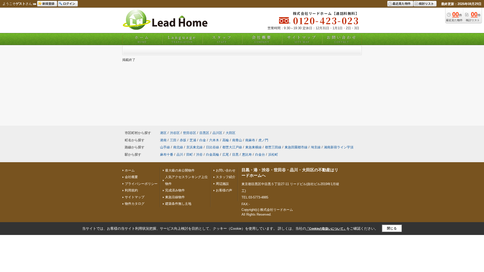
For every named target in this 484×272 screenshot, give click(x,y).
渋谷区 (175, 133)
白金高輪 (212, 154)
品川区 (217, 133)
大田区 (230, 133)
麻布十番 (166, 154)
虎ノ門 (263, 140)
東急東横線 (253, 147)
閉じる (392, 228)
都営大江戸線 (232, 147)
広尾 (225, 154)
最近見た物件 (401, 3)
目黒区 (204, 133)
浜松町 (273, 154)
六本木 (214, 140)
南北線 (178, 147)
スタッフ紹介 (225, 177)
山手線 (165, 147)
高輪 (225, 140)
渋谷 (199, 154)
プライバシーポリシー (141, 184)
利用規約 (131, 190)
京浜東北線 (194, 147)
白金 (202, 140)
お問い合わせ (342, 39)
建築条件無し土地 (178, 204)
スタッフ (222, 39)
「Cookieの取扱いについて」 (326, 228)
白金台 (260, 154)
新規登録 (48, 3)
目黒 (235, 154)
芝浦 (193, 140)
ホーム (142, 39)
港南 (163, 140)
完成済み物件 (175, 190)
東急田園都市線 (296, 147)
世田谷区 (189, 133)
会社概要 (262, 39)
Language (182, 39)
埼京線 (316, 147)
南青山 (237, 140)
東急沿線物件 (175, 197)
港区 (163, 133)
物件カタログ (134, 204)
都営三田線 (273, 147)
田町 (189, 154)
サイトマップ (302, 39)
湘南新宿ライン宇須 (338, 147)
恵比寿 (247, 154)
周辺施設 (222, 184)
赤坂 (183, 140)
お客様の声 (224, 190)
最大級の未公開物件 (180, 170)
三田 (173, 140)
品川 (179, 154)
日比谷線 (212, 147)
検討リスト (426, 3)
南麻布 (250, 140)
